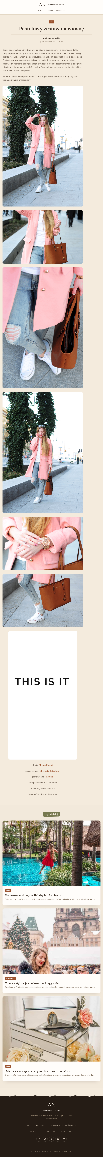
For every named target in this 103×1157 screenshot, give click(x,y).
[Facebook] (51, 1139)
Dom (69, 1131)
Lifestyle (45, 1131)
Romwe (49, 776)
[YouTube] (57, 1139)
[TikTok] (45, 1139)
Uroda (62, 1131)
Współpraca (70, 1125)
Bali (40, 11)
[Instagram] (38, 1139)
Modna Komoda (46, 765)
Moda (55, 1131)
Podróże (49, 11)
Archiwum (60, 11)
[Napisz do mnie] (64, 1139)
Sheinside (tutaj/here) (50, 771)
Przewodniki (54, 1125)
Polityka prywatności (63, 1151)
